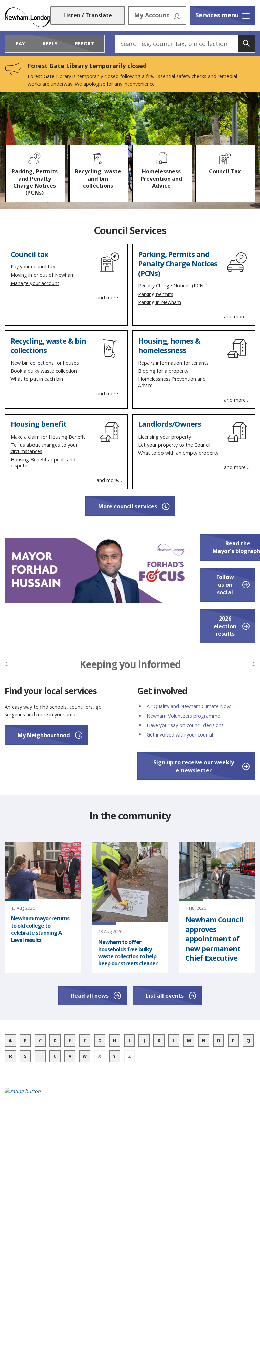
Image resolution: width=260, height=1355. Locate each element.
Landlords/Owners (169, 424)
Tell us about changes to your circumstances (44, 448)
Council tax (29, 254)
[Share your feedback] (130, 1095)
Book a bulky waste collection (43, 371)
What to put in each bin (36, 379)
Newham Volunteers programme (183, 715)
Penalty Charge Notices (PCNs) (173, 285)
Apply (50, 43)
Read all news (90, 995)
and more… (109, 297)
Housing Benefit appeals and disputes (42, 462)
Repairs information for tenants (173, 362)
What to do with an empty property (178, 453)
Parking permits (155, 294)
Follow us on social (225, 584)
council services (127, 506)
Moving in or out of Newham (42, 275)
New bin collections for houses (44, 362)
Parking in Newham (159, 302)
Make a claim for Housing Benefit (47, 437)
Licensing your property (164, 437)
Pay (20, 43)
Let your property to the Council (174, 445)
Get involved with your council (180, 734)
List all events (165, 995)
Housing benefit (38, 424)
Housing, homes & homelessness (169, 345)
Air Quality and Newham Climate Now (189, 706)
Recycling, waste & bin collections (48, 345)
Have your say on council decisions (185, 725)
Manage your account (34, 283)
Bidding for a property (163, 371)
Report (84, 43)
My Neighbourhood (44, 735)
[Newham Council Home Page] (27, 17)
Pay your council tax (32, 266)
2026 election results (225, 626)
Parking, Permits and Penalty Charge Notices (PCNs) (177, 263)
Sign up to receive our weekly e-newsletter (193, 766)
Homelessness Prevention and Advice (172, 382)
